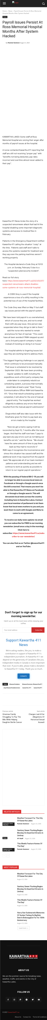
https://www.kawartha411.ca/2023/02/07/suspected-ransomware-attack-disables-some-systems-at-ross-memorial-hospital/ (23, 284)
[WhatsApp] (28, 49)
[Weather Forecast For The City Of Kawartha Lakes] (9, 821)
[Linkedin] (33, 49)
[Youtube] (38, 999)
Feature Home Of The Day (7, 849)
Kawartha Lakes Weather (8, 824)
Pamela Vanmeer (14, 43)
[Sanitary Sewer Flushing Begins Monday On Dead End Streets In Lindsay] (9, 833)
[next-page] (8, 855)
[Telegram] (16, 49)
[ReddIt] (39, 49)
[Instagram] (14, 999)
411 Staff (20, 838)
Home (5, 11)
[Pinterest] (22, 49)
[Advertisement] (23, 109)
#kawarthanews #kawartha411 (32, 684)
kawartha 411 (26, 688)
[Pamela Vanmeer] (4, 42)
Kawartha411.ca (13, 1012)
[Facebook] (5, 49)
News (10, 11)
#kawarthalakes (14, 684)
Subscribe (38, 630)
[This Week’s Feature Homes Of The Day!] (9, 846)
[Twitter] (10, 49)
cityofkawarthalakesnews (12, 688)
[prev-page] (4, 855)
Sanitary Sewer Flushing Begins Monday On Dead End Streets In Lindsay (30, 832)
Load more (22, 928)
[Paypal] (20, 999)
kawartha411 (38, 688)
